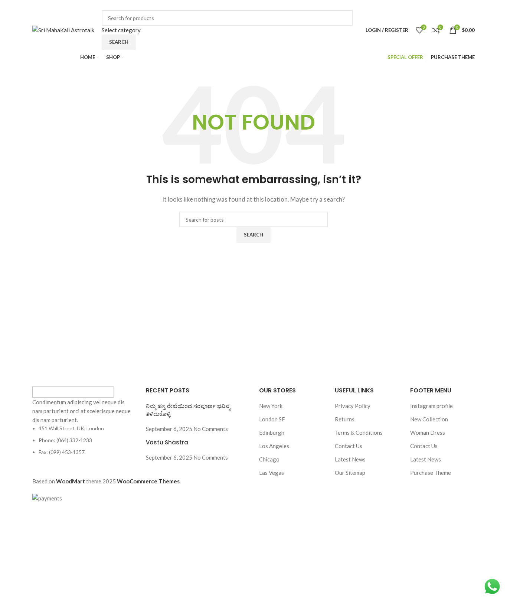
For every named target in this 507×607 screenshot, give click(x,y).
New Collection (429, 419)
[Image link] (73, 391)
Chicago (269, 459)
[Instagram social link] (356, 5)
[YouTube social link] (366, 5)
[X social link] (347, 5)
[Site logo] (63, 29)
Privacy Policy (352, 405)
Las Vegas (271, 472)
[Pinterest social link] (376, 5)
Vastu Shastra (167, 442)
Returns (344, 419)
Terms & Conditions (359, 432)
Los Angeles (274, 446)
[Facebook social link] (339, 5)
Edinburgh (271, 432)
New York (270, 405)
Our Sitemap (350, 472)
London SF (272, 419)
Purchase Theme (430, 472)
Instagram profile (431, 405)
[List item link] (83, 440)
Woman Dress (427, 432)
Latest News (350, 459)
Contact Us (348, 446)
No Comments (210, 428)
